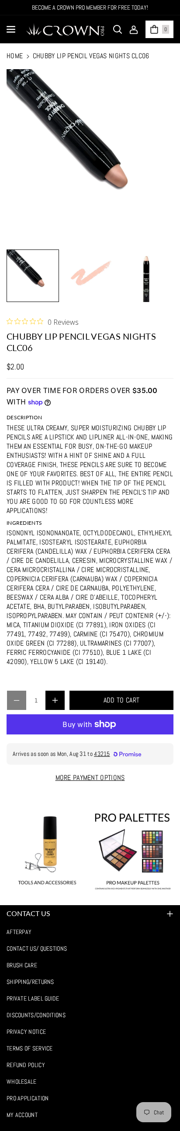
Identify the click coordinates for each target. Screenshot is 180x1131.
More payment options (90, 777)
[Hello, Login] (133, 29)
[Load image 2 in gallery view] (89, 275)
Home (15, 55)
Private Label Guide (33, 998)
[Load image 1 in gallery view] (33, 275)
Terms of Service (30, 1048)
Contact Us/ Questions (37, 948)
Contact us (28, 913)
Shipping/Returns (30, 982)
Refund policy (26, 1065)
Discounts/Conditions (36, 1015)
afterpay (19, 932)
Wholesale (22, 1081)
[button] (12, 29)
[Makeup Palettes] (132, 851)
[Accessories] (47, 851)
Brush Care (22, 965)
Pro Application (28, 1098)
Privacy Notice (26, 1032)
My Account (22, 1115)
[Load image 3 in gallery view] (146, 275)
